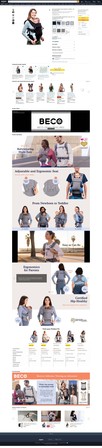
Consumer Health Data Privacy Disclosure (52, 442)
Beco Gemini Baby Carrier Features (19, 112)
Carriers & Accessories (24, 6)
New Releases (28, 4)
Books (48, 4)
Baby (87, 4)
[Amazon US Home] (41, 440)
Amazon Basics (17, 4)
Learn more (57, 59)
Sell (56, 4)
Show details (54, 74)
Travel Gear (18, 6)
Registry (62, 4)
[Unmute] (88, 131)
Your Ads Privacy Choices (62, 442)
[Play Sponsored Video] (28, 416)
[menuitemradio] (87, 131)
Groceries (33, 4)
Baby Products (14, 6)
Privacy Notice (43, 442)
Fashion (59, 4)
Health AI (6, 4)
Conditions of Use (37, 442)
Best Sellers (23, 4)
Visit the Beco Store (55, 13)
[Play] (13, 131)
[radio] (13, 10)
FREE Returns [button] (54, 19)
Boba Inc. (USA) (84, 23)
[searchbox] (44, 2)
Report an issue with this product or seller (60, 61)
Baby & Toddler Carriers (31, 6)
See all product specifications (58, 52)
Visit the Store (81, 403)
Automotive (83, 4)
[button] (2, 4)
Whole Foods (38, 4)
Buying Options (56, 345)
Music (66, 4)
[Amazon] (4, 1)
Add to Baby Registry (82, 34)
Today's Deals (44, 4)
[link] (31, 69)
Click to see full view (32, 45)
